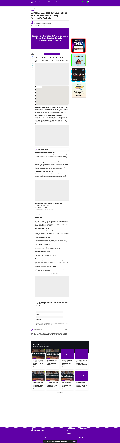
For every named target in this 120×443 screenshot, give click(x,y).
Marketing (44, 437)
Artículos (32, 8)
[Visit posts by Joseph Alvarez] (32, 22)
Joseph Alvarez (39, 21)
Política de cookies (64, 441)
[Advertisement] (52, 74)
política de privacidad (44, 321)
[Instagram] (75, 5)
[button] (74, 441)
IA (35, 437)
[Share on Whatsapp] (40, 26)
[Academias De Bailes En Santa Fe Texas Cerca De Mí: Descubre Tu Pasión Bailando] (38, 354)
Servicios (35, 8)
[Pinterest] (77, 5)
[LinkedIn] (78, 5)
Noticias (48, 437)
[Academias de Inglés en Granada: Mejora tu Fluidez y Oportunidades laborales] (52, 354)
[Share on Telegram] (32, 63)
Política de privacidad (56, 441)
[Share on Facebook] (36, 26)
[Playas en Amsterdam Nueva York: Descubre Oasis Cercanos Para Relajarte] (67, 376)
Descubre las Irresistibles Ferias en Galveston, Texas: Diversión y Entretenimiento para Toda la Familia (81, 363)
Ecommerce (39, 437)
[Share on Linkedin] (42, 26)
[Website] (68, 329)
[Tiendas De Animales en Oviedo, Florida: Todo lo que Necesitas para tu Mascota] (67, 354)
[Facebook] (74, 5)
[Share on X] (38, 26)
